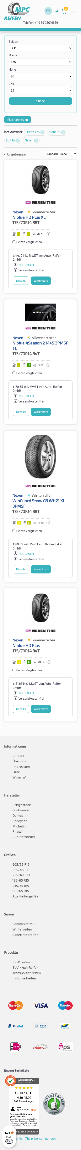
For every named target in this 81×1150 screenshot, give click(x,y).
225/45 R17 (20, 870)
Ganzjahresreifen (25, 934)
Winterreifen (22, 929)
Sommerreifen (23, 924)
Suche (40, 101)
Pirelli (17, 831)
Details (21, 280)
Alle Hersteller (23, 837)
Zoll (11, 84)
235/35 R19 (20, 886)
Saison (13, 41)
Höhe (12, 69)
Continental (21, 810)
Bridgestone (21, 805)
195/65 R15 (20, 880)
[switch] (9, 1141)
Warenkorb (41, 280)
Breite (13, 55)
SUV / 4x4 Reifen (25, 967)
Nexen (29, 140)
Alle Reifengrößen (26, 896)
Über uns (19, 761)
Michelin (19, 826)
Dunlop (17, 815)
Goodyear (19, 821)
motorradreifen (24, 978)
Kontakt (18, 756)
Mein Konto (57, 11)
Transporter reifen (26, 973)
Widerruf (19, 777)
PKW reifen (21, 962)
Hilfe (16, 772)
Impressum (21, 766)
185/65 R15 (20, 891)
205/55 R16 (20, 864)
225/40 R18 (21, 875)
